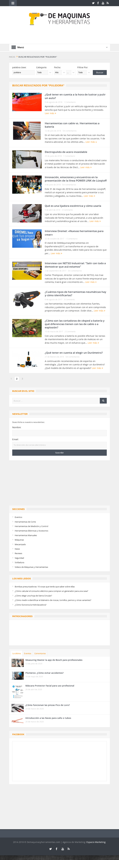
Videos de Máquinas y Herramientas (31, 567)
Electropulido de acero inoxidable (66, 152)
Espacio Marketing (96, 842)
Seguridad (19, 558)
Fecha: (57, 67)
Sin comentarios (70, 130)
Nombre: (16, 427)
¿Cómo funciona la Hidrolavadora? (30, 604)
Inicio (12, 57)
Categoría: (41, 67)
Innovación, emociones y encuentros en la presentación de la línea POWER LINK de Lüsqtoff (76, 178)
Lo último (16, 653)
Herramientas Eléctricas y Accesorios (31, 530)
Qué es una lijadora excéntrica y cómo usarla (73, 206)
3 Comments (69, 299)
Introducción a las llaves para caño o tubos (48, 718)
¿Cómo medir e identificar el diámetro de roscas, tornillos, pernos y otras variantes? (53, 600)
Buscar (99, 72)
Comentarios (40, 653)
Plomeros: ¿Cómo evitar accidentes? (44, 672)
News (17, 548)
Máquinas (19, 539)
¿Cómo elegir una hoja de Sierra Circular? (33, 595)
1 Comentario (70, 102)
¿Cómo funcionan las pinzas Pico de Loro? (47, 705)
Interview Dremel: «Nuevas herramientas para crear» (74, 232)
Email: (15, 439)
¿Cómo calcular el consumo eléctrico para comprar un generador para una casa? (51, 591)
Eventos (18, 517)
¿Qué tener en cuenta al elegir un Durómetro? (74, 352)
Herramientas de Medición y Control (31, 526)
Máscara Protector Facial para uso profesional (49, 685)
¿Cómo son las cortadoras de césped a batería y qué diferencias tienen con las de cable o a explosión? (74, 324)
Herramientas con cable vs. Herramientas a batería (72, 124)
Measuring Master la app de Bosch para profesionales (53, 659)
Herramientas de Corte (25, 521)
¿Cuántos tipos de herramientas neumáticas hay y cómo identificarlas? (75, 293)
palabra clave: (19, 67)
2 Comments (67, 210)
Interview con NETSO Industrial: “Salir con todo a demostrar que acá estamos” (75, 264)
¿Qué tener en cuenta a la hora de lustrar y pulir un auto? (75, 96)
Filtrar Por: (82, 67)
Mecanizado (20, 544)
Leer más (50, 113)
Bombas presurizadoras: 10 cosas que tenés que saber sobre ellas (45, 586)
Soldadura (19, 562)
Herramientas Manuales (26, 535)
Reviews (18, 553)
